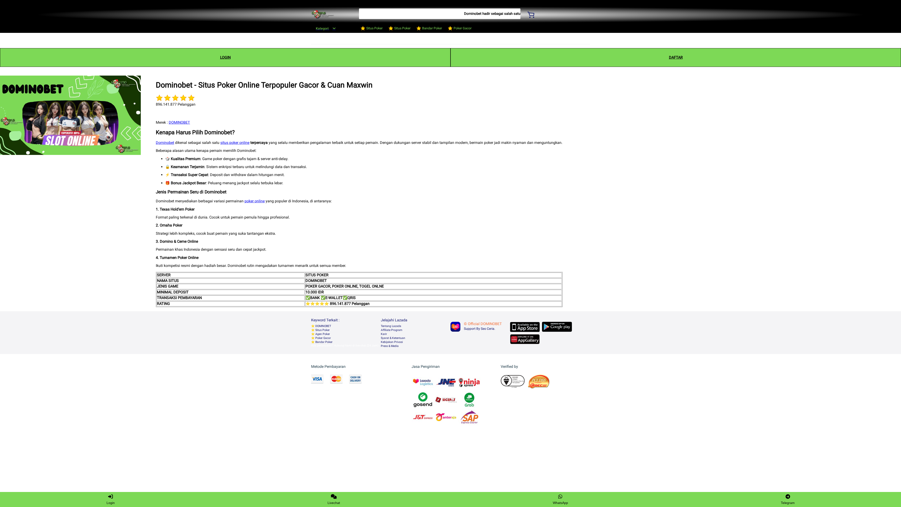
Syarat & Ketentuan (393, 338)
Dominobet (165, 142)
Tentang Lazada (391, 326)
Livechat (334, 503)
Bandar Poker (323, 342)
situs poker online (234, 142)
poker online (254, 201)
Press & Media (390, 346)
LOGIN (225, 57)
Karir (384, 334)
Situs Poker (322, 330)
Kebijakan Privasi (392, 342)
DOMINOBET (179, 122)
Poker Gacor (323, 338)
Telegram (788, 503)
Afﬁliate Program (391, 330)
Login (111, 503)
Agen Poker (322, 334)
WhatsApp (560, 503)
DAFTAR (676, 57)
